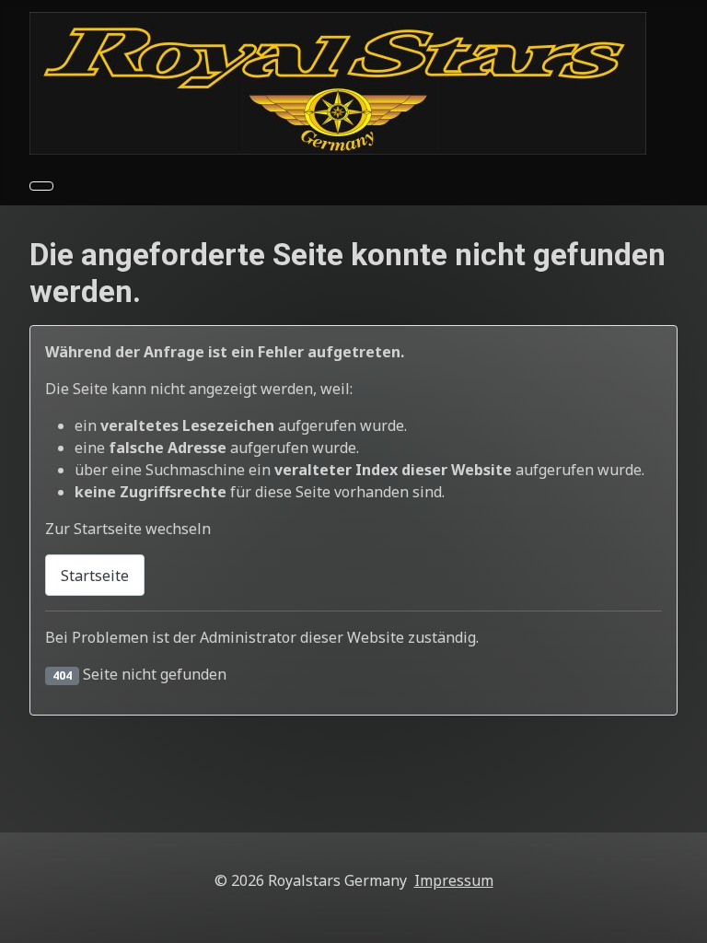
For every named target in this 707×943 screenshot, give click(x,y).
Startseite (95, 575)
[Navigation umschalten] (41, 186)
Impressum (453, 880)
